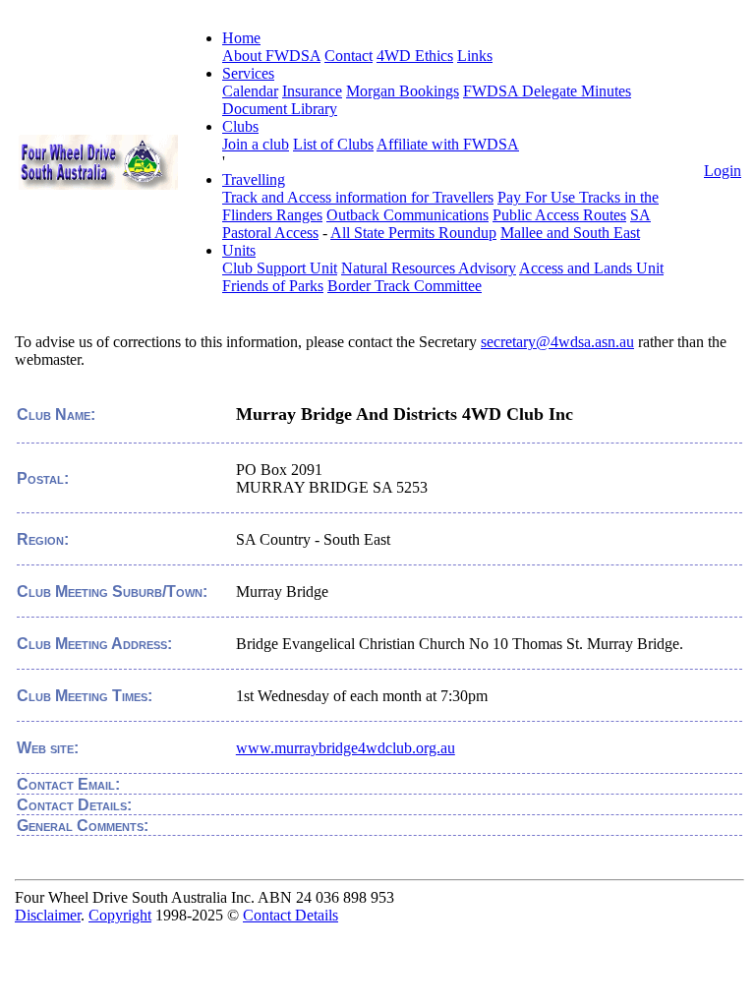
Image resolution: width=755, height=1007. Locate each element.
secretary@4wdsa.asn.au (557, 341)
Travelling (253, 179)
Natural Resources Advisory (428, 268)
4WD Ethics (415, 55)
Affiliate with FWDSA (448, 144)
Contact (348, 55)
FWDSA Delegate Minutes (547, 91)
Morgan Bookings (402, 91)
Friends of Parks (272, 285)
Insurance (312, 91)
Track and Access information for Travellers (358, 197)
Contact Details (290, 915)
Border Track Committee (404, 285)
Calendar (250, 91)
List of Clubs (333, 144)
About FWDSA (271, 55)
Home (241, 38)
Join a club (255, 144)
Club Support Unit (279, 268)
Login (722, 170)
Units (239, 250)
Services (248, 73)
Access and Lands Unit (591, 268)
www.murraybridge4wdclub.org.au (345, 748)
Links (475, 55)
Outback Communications (407, 215)
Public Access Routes (559, 215)
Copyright (119, 915)
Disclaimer (48, 915)
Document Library (279, 108)
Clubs (240, 126)
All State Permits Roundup (413, 232)
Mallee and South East (570, 232)
